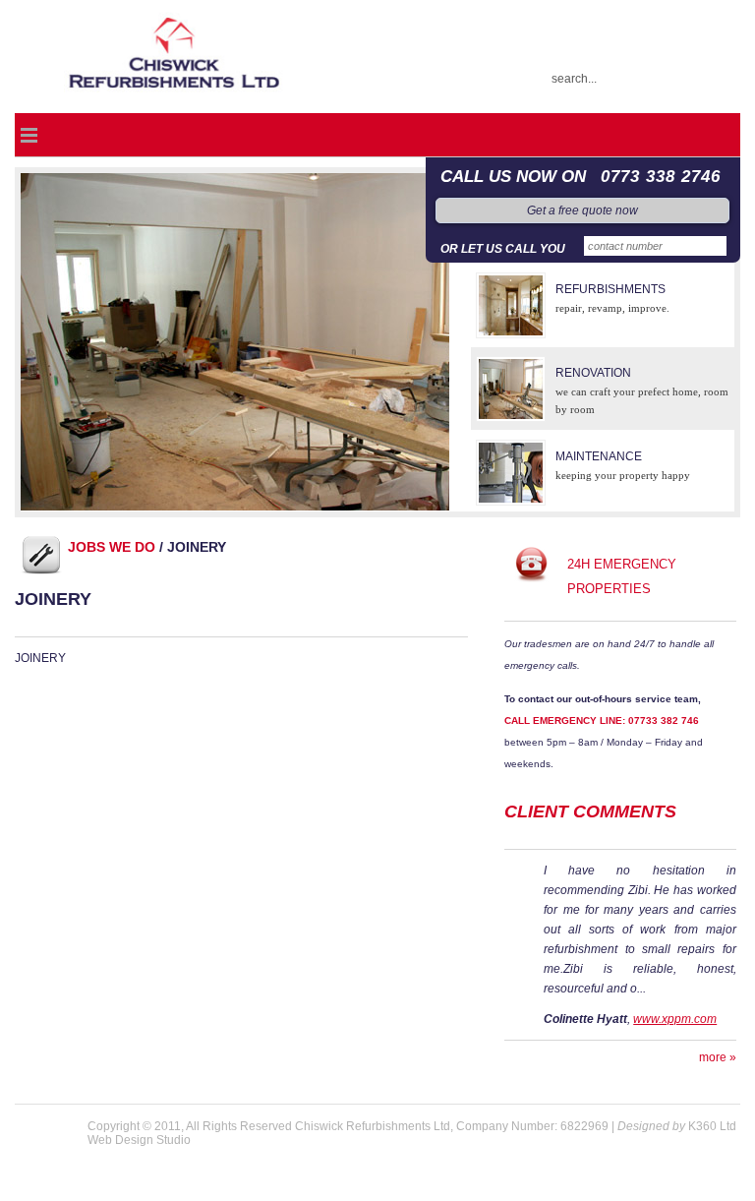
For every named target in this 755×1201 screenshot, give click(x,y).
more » (717, 1057)
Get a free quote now (582, 210)
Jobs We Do (111, 547)
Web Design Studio (139, 1140)
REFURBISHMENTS (610, 289)
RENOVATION (593, 373)
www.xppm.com (675, 1019)
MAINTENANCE (598, 456)
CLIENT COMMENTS (590, 811)
